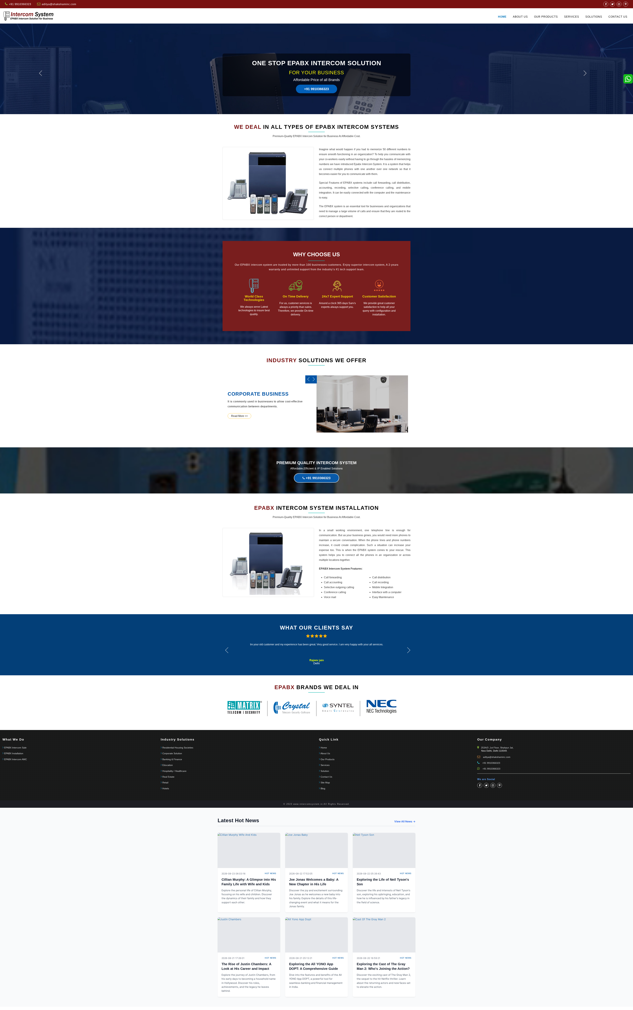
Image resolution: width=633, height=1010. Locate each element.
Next (585, 73)
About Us (520, 16)
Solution (325, 771)
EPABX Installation (13, 753)
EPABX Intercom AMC (15, 759)
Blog (323, 788)
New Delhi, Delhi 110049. (494, 750)
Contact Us (326, 776)
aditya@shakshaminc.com (59, 4)
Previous (40, 73)
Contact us (617, 16)
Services (571, 16)
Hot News (270, 873)
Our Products (546, 16)
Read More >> (239, 416)
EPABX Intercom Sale (15, 747)
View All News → (404, 821)
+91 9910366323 (316, 79)
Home (502, 16)
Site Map (325, 782)
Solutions (593, 16)
